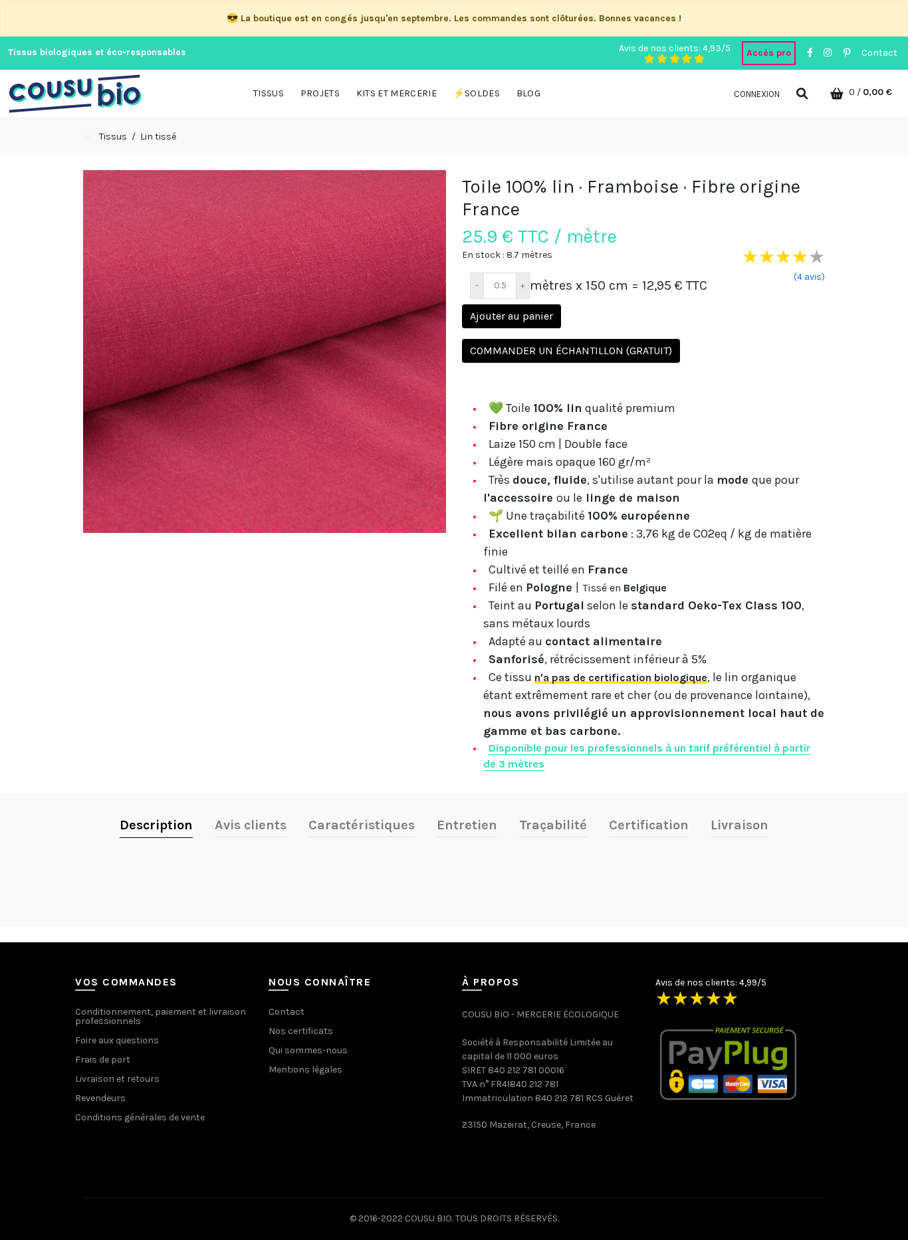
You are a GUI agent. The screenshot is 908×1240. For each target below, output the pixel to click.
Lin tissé (158, 136)
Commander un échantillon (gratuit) (571, 350)
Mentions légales (305, 1069)
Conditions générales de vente (140, 1117)
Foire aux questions (117, 1040)
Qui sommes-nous (308, 1050)
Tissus (113, 136)
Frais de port (102, 1059)
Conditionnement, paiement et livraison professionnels (160, 1016)
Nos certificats (301, 1031)
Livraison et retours (117, 1079)
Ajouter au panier (511, 316)
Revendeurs (100, 1098)
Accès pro (768, 52)
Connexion (757, 94)
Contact (879, 52)
